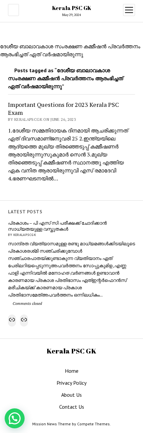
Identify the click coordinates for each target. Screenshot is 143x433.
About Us (71, 394)
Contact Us (71, 406)
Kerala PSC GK (71, 8)
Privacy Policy (71, 382)
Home (71, 370)
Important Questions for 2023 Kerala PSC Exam (63, 108)
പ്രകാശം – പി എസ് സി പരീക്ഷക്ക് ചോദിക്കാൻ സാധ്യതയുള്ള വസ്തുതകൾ (57, 226)
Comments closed (27, 303)
